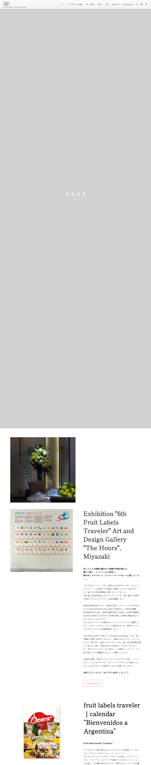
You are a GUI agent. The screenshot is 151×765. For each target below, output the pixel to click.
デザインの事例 (89, 4)
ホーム (62, 4)
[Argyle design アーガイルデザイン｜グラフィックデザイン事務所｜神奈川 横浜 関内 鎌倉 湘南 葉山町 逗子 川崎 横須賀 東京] (6, 4)
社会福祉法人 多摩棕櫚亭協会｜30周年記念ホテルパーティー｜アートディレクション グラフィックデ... (42, 471)
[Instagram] (141, 4)
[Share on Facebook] (137, 4)
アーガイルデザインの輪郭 (74, 4)
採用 (107, 4)
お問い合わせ (115, 4)
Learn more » (93, 683)
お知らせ (99, 4)
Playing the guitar (128, 4)
